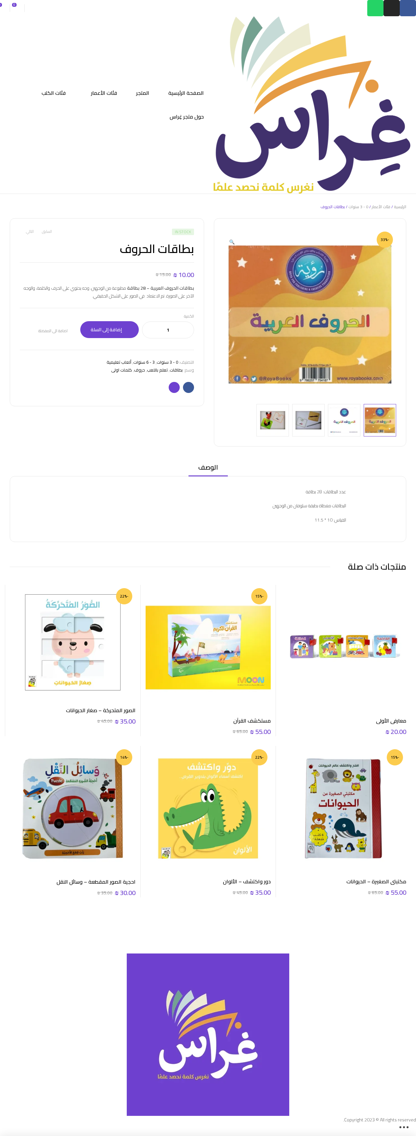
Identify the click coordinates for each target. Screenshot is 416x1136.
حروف (139, 370)
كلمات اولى (121, 370)
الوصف (208, 468)
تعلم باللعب (157, 370)
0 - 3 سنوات (358, 206)
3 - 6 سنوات (144, 362)
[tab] (208, 469)
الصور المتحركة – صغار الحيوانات (101, 710)
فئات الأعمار (381, 206)
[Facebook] (408, 8)
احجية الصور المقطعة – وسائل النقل (96, 882)
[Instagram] (392, 8)
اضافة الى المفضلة (53, 331)
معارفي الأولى (391, 721)
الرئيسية (400, 206)
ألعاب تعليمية (119, 362)
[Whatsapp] (375, 8)
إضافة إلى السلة (106, 329)
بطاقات (176, 370)
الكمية (189, 316)
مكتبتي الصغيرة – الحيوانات (376, 881)
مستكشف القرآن (252, 721)
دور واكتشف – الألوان (247, 881)
